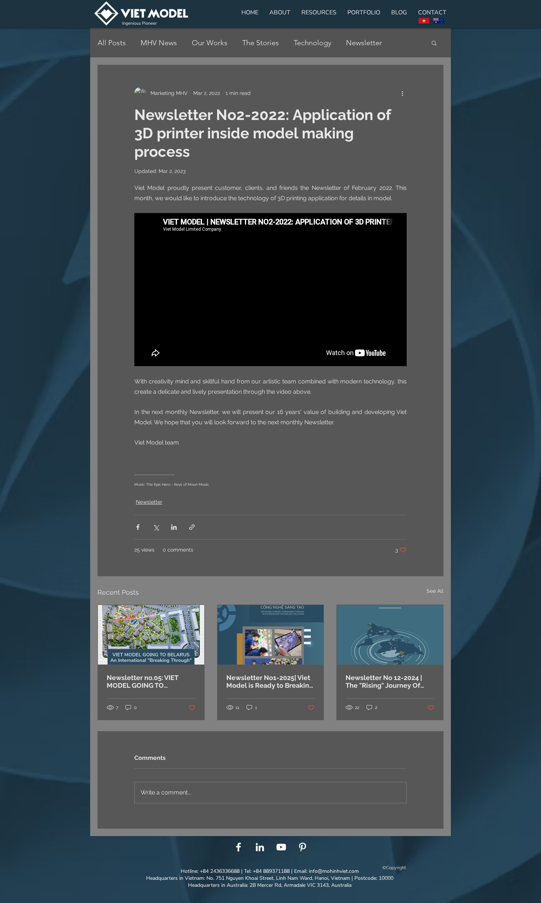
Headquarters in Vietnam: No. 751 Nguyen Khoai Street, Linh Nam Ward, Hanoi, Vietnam (248, 878)
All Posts (112, 42)
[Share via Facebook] (137, 527)
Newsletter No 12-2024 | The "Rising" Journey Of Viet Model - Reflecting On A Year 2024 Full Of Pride (388, 681)
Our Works (209, 42)
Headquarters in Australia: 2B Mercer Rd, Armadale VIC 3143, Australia (269, 885)
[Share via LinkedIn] (173, 527)
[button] (434, 43)
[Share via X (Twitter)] (155, 527)
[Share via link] (191, 527)
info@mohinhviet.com (334, 871)
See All (435, 591)
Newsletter (364, 42)
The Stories (260, 42)
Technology (312, 42)
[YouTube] (281, 847)
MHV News (159, 42)
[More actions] (402, 93)
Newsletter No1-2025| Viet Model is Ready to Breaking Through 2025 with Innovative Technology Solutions (269, 681)
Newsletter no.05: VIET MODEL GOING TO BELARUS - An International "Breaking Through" (150, 681)
